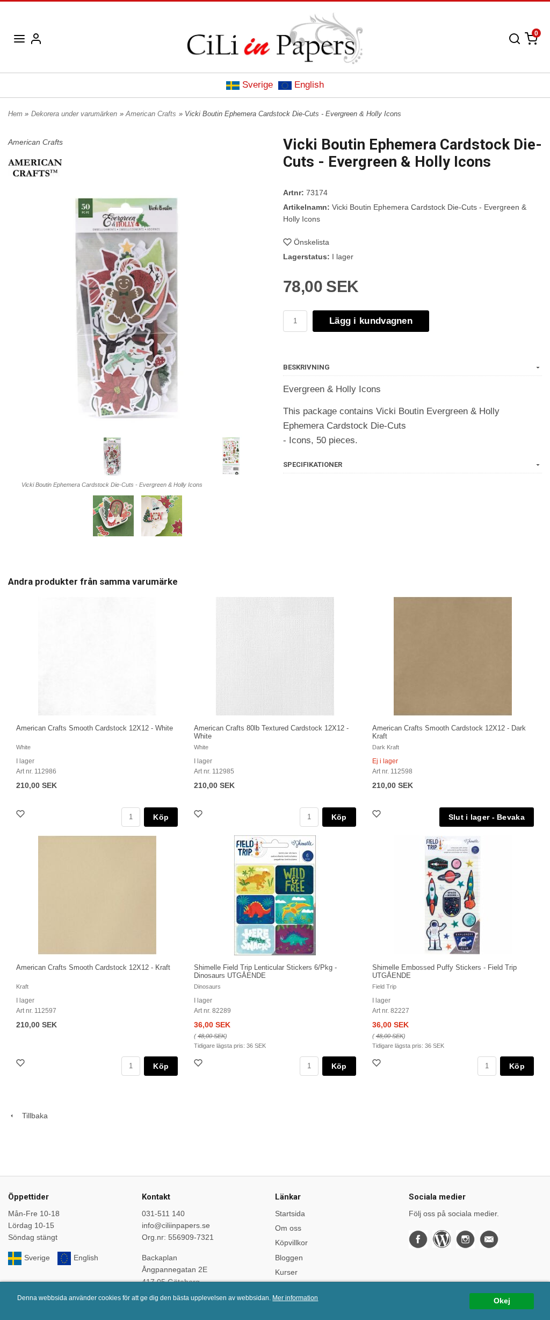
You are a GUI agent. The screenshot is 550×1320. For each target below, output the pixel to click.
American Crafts (151, 114)
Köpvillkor (291, 1242)
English (309, 85)
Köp (161, 817)
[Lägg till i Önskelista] (21, 815)
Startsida (290, 1213)
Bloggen (289, 1257)
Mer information (295, 1298)
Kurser (286, 1272)
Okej (502, 1301)
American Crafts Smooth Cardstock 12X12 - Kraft (93, 967)
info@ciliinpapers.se (176, 1225)
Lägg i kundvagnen (370, 321)
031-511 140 (163, 1213)
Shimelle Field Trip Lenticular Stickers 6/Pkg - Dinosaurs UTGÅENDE (265, 971)
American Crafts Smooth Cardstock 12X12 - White (94, 728)
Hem (15, 114)
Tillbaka (32, 1115)
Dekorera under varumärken (74, 114)
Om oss (288, 1228)
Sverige (257, 85)
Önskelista (311, 242)
